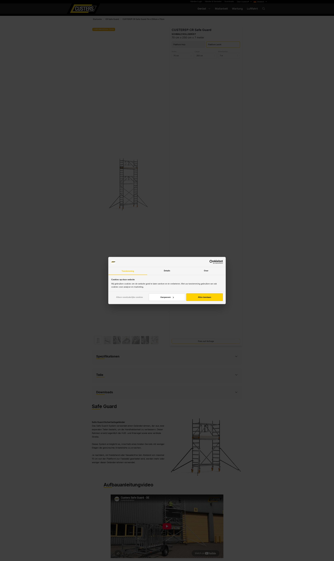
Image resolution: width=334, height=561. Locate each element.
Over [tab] (206, 270)
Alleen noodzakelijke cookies (129, 297)
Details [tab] (167, 270)
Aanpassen (165, 297)
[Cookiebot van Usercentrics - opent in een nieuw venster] (211, 262)
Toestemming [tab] (128, 271)
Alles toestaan (204, 297)
